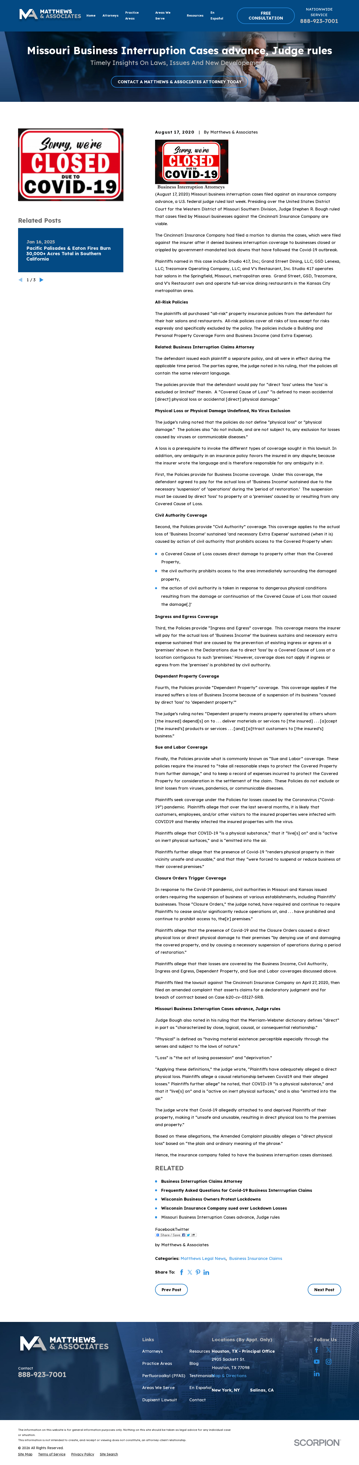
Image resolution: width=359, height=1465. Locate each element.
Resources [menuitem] (195, 15)
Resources (199, 1351)
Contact (197, 1399)
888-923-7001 (319, 21)
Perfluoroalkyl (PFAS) (163, 1375)
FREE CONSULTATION (266, 15)
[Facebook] (316, 1350)
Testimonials (201, 1375)
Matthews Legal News (203, 1258)
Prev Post (171, 1289)
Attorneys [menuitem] (110, 15)
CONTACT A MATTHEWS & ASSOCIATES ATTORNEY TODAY (180, 81)
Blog (194, 1363)
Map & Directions (229, 1375)
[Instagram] (328, 1361)
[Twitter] (328, 1350)
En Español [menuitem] (217, 15)
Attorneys (152, 1351)
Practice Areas (157, 1363)
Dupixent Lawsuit (159, 1399)
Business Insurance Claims (255, 1258)
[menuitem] (25, 1454)
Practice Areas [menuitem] (132, 15)
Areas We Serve (158, 1387)
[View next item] (41, 280)
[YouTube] (316, 1361)
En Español (200, 1387)
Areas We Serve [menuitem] (162, 15)
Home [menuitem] (90, 15)
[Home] (50, 15)
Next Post (324, 1289)
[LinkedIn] (316, 1373)
